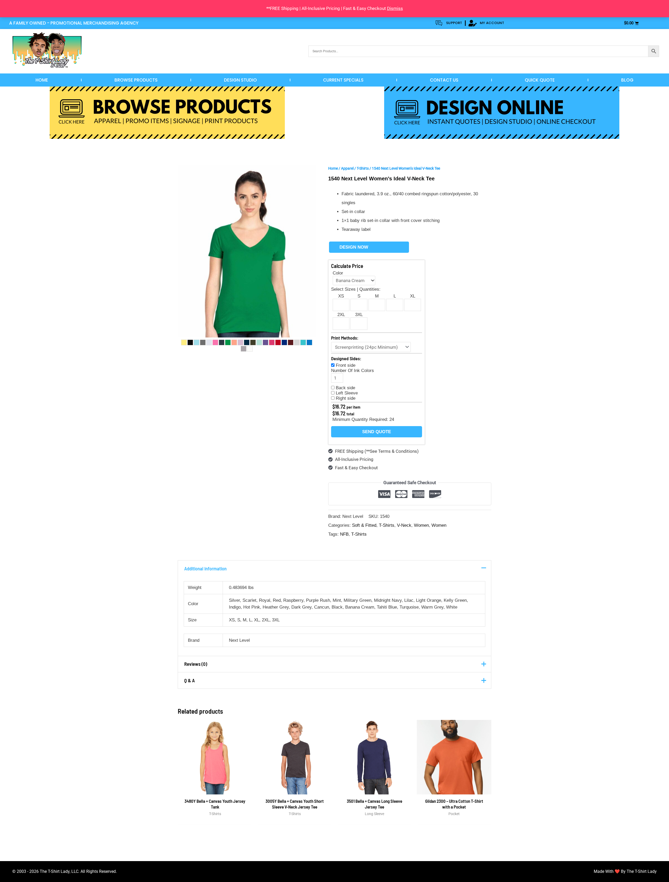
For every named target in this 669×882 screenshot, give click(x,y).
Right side (345, 398)
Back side (345, 387)
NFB (344, 534)
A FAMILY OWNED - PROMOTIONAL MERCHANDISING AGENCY (74, 23)
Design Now (353, 247)
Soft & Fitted (364, 525)
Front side (345, 365)
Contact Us (444, 80)
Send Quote (376, 431)
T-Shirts (363, 168)
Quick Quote (540, 80)
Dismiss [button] (395, 8)
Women (421, 525)
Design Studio (240, 80)
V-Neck (404, 525)
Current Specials (343, 80)
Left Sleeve (347, 393)
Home (42, 80)
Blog (627, 80)
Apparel (347, 168)
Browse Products (136, 80)
